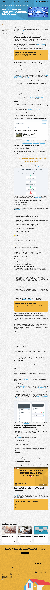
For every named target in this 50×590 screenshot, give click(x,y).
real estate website (28, 77)
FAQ (10, 573)
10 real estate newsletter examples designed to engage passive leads (34, 143)
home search (20, 77)
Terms (26, 573)
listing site (15, 77)
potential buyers (38, 197)
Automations (11, 564)
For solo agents (3, 575)
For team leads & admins (4, 572)
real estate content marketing (32, 362)
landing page (23, 387)
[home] (3, 1)
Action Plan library (26, 384)
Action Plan (28, 364)
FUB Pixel (3, 563)
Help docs (11, 574)
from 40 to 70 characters (38, 242)
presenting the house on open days (34, 109)
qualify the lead (26, 379)
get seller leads (22, 342)
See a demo (11, 572)
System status (11, 576)
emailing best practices (19, 209)
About (36, 1)
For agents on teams (4, 573)
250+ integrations (3, 561)
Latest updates (11, 577)
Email (10, 563)
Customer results (27, 561)
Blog (26, 566)
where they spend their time (27, 30)
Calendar (2, 564)
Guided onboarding (12, 575)
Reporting (19, 561)
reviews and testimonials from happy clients (37, 97)
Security (18, 574)
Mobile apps (3, 566)
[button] (14, 1)
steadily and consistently (41, 44)
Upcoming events (28, 563)
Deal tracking (19, 562)
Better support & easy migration (5, 577)
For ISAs (2, 574)
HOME (3, 5)
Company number (11, 566)
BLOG (5, 5)
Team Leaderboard (20, 563)
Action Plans (19, 437)
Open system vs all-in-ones (4, 576)
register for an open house (27, 299)
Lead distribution (3, 562)
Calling (10, 561)
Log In (47, 1)
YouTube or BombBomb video (43, 387)
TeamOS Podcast (27, 564)
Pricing (32, 1)
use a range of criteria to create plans (26, 449)
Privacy (26, 572)
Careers (18, 573)
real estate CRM (23, 386)
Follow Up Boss (16, 495)
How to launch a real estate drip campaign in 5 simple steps (18, 5)
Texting (10, 562)
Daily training (27, 562)
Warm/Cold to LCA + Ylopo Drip (40, 166)
